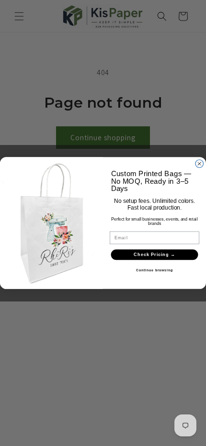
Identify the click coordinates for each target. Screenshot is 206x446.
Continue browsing (154, 270)
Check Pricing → (154, 254)
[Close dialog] (199, 164)
